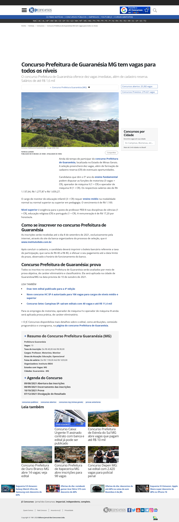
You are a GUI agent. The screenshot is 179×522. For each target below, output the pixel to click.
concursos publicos (30, 402)
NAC (35, 21)
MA (76, 21)
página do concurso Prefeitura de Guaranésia (82, 325)
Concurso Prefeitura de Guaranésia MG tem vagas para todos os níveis (72, 26)
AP (47, 21)
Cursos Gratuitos (123, 17)
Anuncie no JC (56, 510)
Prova (34, 390)
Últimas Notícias (54, 17)
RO (125, 21)
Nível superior (29, 209)
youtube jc (106, 17)
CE (60, 21)
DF (64, 21)
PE (106, 21)
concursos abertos (48, 402)
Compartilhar (111, 153)
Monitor (57, 352)
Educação (47, 356)
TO (145, 21)
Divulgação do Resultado (45, 393)
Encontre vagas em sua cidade (135, 139)
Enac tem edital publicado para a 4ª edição (51, 288)
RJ (113, 21)
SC (133, 21)
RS (121, 21)
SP (137, 21)
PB (98, 21)
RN (117, 21)
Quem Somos (28, 510)
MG (89, 21)
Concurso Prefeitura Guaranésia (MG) (68, 87)
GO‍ (72, 21)
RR (129, 21)
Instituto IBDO (46, 363)
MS (85, 21)
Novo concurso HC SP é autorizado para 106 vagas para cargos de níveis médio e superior (72, 296)
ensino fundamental (106, 177)
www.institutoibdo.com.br (36, 242)
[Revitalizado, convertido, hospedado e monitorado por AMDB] (155, 518)
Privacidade (69, 510)
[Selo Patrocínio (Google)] (135, 10)
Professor (36, 352)
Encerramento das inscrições (47, 387)
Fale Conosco (42, 510)
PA (94, 21)
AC (39, 21)
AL (43, 21)
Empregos (94, 17)
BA (56, 21)
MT (81, 21)
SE (141, 21)
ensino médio (90, 198)
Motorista (47, 352)
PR (102, 21)
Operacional (58, 356)
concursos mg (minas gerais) (71, 402)
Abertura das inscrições (44, 383)
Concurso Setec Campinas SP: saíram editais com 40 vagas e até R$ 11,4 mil (69, 303)
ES (68, 21)
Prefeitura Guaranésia (35, 342)
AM (51, 21)
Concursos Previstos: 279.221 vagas (138, 92)
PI (110, 21)
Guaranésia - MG (41, 371)
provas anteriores (93, 402)
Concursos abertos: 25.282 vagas (137, 86)
